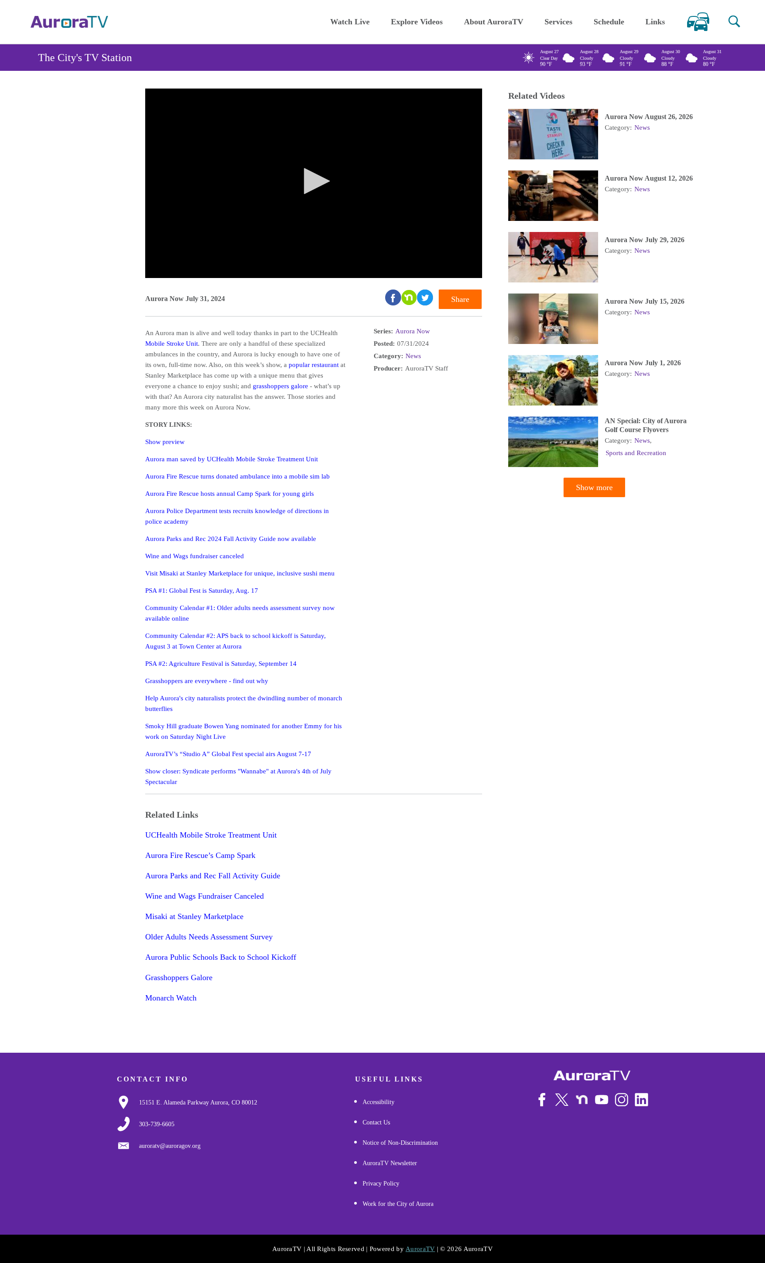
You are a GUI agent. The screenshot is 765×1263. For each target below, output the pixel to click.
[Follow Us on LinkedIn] (641, 1099)
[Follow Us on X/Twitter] (561, 1099)
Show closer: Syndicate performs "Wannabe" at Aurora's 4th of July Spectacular (238, 776)
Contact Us (376, 1122)
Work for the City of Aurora (398, 1204)
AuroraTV (420, 1248)
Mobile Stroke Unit (171, 343)
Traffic (698, 21)
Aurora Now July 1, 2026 (643, 363)
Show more (594, 487)
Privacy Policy (381, 1183)
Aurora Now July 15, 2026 (644, 301)
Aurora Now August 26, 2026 (649, 116)
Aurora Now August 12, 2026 (649, 178)
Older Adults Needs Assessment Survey (209, 936)
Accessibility (378, 1102)
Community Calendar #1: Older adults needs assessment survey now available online (240, 613)
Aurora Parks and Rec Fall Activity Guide (212, 875)
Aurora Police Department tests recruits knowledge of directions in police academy (237, 516)
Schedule (609, 21)
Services (558, 21)
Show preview (165, 441)
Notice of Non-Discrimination (400, 1142)
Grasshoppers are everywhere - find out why (206, 680)
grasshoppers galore (280, 386)
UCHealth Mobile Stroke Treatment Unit (211, 834)
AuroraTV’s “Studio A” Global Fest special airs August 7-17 (228, 753)
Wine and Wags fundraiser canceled (194, 556)
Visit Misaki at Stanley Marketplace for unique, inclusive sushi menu (240, 573)
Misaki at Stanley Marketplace (194, 916)
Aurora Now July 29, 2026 (644, 239)
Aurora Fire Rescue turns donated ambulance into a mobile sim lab (237, 476)
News (413, 355)
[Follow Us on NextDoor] (581, 1099)
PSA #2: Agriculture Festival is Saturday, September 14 (221, 663)
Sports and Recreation (636, 452)
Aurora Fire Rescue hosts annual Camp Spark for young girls (229, 493)
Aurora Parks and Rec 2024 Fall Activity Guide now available (230, 538)
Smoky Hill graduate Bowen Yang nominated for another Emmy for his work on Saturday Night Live (243, 731)
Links (655, 21)
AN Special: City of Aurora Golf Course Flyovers (646, 425)
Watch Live (350, 21)
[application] (313, 183)
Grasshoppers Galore (178, 977)
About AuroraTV (493, 21)
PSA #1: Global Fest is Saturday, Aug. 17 (201, 590)
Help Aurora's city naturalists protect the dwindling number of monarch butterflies (243, 703)
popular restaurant (314, 364)
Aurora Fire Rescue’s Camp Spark (200, 855)
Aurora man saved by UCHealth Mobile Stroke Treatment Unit (231, 459)
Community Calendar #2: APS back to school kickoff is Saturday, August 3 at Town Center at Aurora (235, 641)
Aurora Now (412, 331)
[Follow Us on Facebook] (542, 1099)
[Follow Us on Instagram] (621, 1099)
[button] (734, 21)
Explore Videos (417, 21)
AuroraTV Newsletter (390, 1163)
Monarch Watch (171, 997)
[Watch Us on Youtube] (601, 1099)
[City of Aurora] (591, 1075)
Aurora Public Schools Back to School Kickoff (220, 957)
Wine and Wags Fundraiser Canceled (204, 896)
